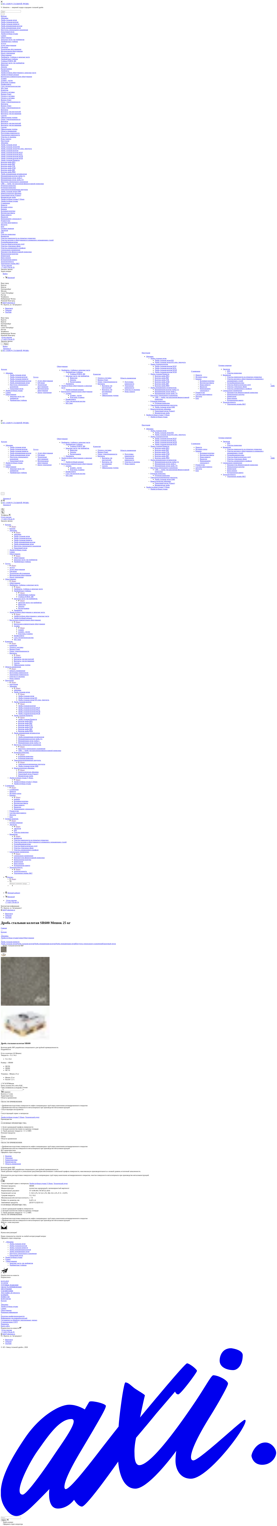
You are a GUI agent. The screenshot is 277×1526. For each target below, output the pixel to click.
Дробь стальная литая (26, 696)
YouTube (8, 312)
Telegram (8, 310)
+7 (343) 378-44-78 (7, 266)
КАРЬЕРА (4, 1295)
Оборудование (19, 558)
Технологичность (20, 871)
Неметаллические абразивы (28, 772)
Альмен (21, 630)
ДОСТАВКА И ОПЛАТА (10, 1293)
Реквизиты (5, 1324)
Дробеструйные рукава (9, 938)
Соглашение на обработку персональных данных (19, 1320)
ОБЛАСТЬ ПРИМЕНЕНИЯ (11, 1287)
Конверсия (18, 838)
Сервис (20, 938)
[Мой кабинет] (2, 496)
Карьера (17, 799)
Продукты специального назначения (31, 749)
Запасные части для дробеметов (21, 1263)
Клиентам (13, 645)
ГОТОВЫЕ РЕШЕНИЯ (9, 1285)
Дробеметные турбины (18, 1265)
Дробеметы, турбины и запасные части (28, 589)
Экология (17, 828)
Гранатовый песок (109, 944)
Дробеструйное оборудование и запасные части (31, 616)
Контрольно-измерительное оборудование (29, 624)
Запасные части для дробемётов (30, 602)
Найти (4, 1520)
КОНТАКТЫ (6, 1299)
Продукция (14, 684)
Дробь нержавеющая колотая (45, 944)
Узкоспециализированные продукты (31, 764)
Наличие (8, 1156)
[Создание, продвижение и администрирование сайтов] (138, 1515)
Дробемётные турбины (26, 595)
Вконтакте (9, 308)
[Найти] (2, 13)
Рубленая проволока (25, 756)
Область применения (17, 671)
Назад (14, 526)
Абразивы (17, 534)
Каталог (12, 528)
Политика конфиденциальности (13, 1316)
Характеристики (11, 1160)
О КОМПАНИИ (7, 1291)
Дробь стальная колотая (27, 706)
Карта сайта (5, 1326)
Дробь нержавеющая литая (65, 944)
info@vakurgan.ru (8, 303)
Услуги (12, 567)
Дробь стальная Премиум (27, 719)
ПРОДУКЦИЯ (6, 1289)
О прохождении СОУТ (9, 1322)
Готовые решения (16, 823)
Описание (9, 1158)
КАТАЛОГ (5, 1281)
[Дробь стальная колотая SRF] (25, 1039)
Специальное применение (23, 856)
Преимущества (10, 1162)
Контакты (17, 657)
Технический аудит (32, 1117)
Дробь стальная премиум (19, 1248)
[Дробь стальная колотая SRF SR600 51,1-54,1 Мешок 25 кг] (25, 1005)
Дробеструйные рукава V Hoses (25, 782)
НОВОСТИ (5, 1297)
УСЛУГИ (4, 1283)
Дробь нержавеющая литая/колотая (31, 737)
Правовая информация (9, 1312)
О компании (14, 789)
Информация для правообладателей (14, 1318)
